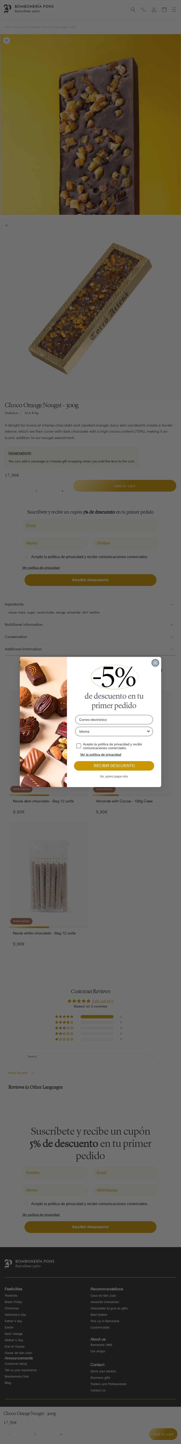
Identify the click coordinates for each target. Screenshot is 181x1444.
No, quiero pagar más (114, 776)
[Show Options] (148, 731)
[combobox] (112, 731)
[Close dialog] (155, 662)
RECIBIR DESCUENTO (114, 766)
